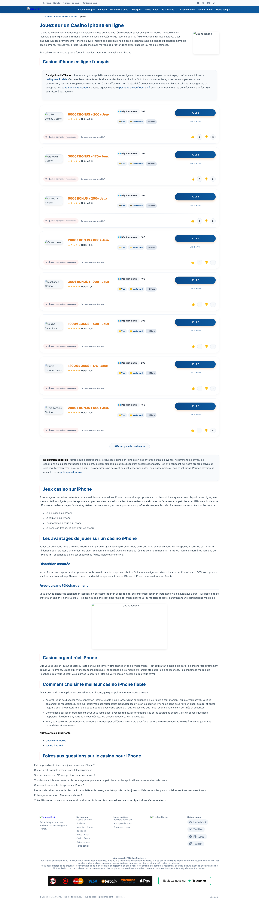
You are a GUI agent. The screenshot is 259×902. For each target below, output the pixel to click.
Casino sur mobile (56, 740)
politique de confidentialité (134, 87)
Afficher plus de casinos (129, 446)
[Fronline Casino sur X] (203, 3)
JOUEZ (195, 112)
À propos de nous (71, 3)
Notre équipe (223, 9)
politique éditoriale (56, 79)
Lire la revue (195, 121)
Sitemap (214, 897)
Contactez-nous (89, 3)
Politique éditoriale (51, 3)
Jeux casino (169, 9)
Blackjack (137, 9)
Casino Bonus (187, 9)
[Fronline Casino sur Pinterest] (208, 3)
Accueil (48, 16)
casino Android (54, 745)
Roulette (102, 9)
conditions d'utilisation (75, 87)
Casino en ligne (86, 9)
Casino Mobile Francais (65, 16)
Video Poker (151, 9)
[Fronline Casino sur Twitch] (214, 3)
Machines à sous (119, 9)
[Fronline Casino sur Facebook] (198, 3)
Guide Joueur (205, 9)
